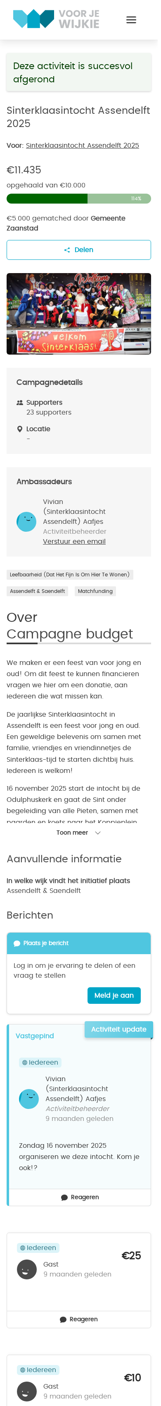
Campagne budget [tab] (70, 634)
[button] (131, 20)
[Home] (56, 18)
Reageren (85, 1197)
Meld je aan (114, 995)
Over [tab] (22, 617)
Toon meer (72, 833)
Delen (84, 250)
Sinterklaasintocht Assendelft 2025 (82, 145)
